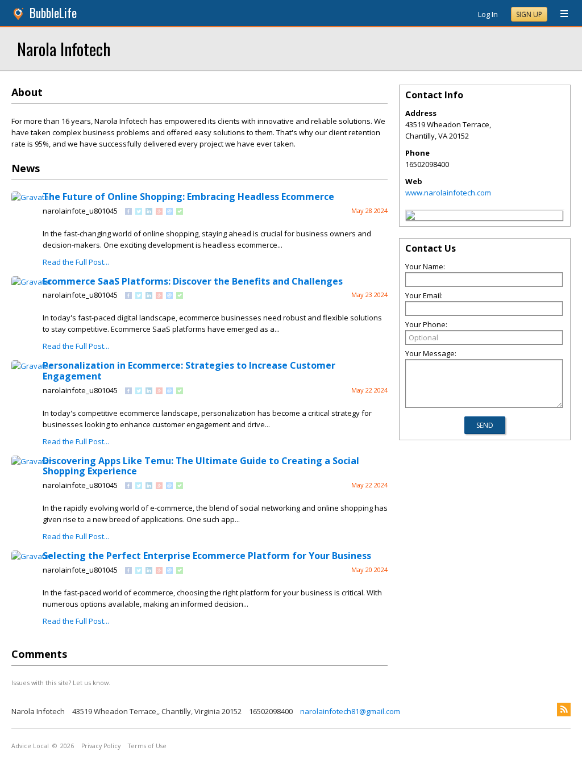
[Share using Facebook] (128, 212)
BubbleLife (53, 13)
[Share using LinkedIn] (149, 212)
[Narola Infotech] (410, 217)
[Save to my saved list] (179, 212)
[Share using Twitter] (138, 212)
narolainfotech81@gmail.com (350, 711)
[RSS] (564, 709)
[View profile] (31, 197)
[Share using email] (169, 212)
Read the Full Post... (76, 262)
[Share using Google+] (159, 212)
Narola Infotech (63, 48)
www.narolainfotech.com (448, 192)
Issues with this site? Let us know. (60, 682)
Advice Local (30, 746)
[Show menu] (560, 14)
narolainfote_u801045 (80, 211)
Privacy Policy (100, 746)
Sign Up (529, 14)
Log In (488, 14)
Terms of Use (147, 746)
